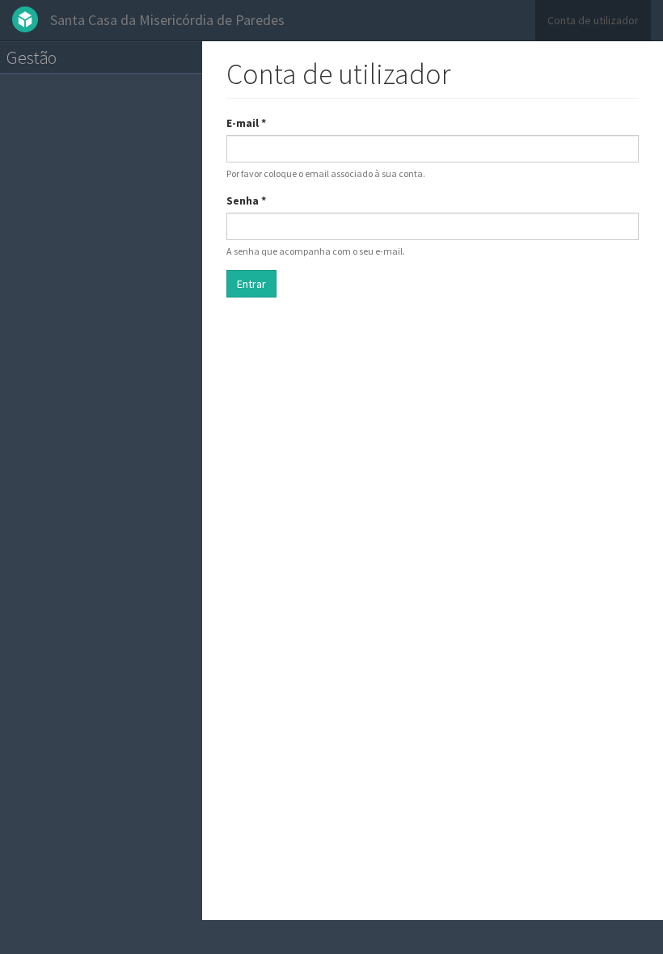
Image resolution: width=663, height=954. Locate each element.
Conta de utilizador (593, 20)
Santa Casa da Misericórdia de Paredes (167, 20)
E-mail (246, 123)
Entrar (251, 283)
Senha (246, 200)
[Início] (31, 19)
